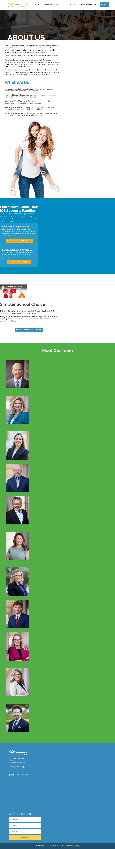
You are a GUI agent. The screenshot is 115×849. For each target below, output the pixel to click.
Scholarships (70, 5)
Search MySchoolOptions (28, 330)
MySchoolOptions (52, 5)
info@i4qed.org (17, 767)
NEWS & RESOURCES (88, 5)
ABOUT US (38, 5)
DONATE (104, 5)
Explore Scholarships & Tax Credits (19, 241)
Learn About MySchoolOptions (19, 262)
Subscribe (25, 837)
